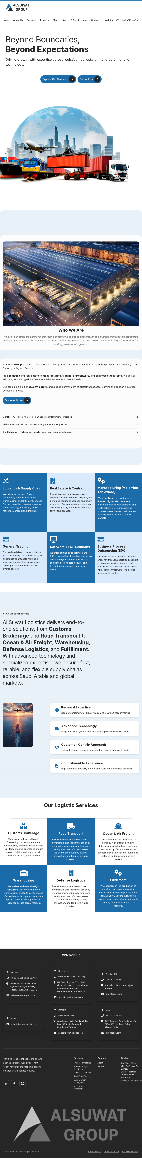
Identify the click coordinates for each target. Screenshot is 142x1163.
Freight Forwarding (82, 1063)
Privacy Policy (94, 1151)
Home (6, 20)
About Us (18, 20)
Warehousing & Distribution (81, 1067)
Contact (95, 20)
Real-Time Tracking (82, 1076)
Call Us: (109, 20)
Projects (44, 20)
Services (31, 20)
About (100, 1063)
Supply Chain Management (80, 1081)
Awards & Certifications (74, 20)
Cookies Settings (130, 1151)
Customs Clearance (83, 1072)
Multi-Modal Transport (79, 1087)
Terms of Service (111, 1151)
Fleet (55, 20)
